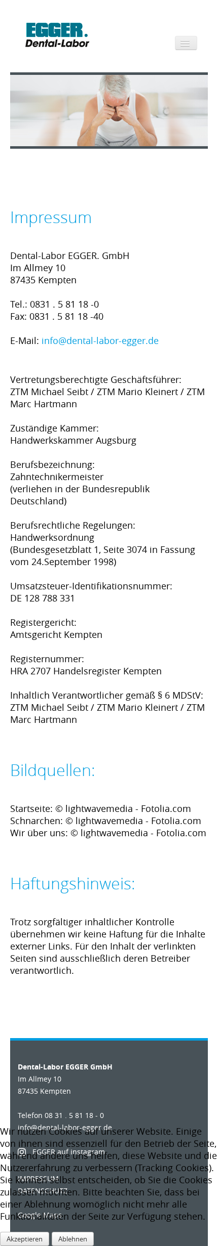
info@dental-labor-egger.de (100, 340)
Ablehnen (72, 1238)
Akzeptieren (25, 1238)
